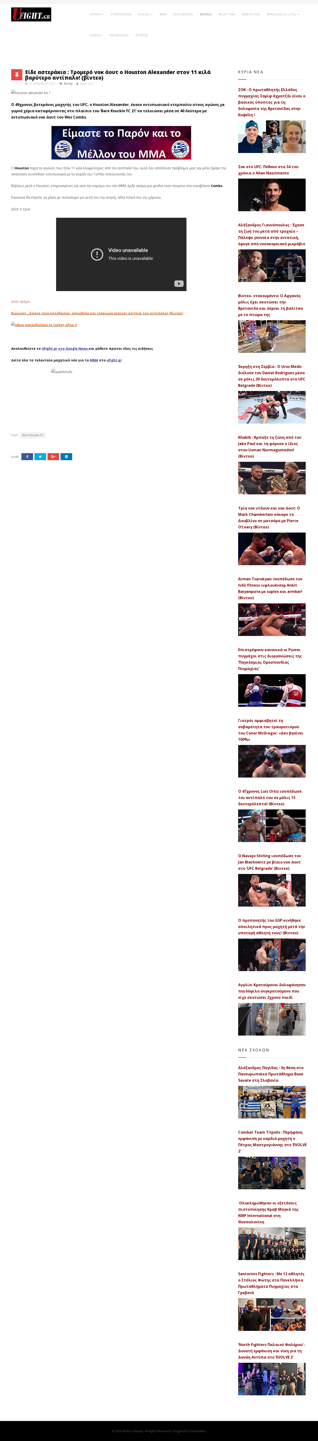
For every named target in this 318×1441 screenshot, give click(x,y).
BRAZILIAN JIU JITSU (282, 14)
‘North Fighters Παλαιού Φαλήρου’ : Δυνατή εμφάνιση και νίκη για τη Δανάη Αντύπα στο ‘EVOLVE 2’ (271, 1351)
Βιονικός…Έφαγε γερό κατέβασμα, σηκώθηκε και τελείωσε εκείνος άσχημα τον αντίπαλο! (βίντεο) (97, 313)
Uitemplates (198, 1431)
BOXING (206, 14)
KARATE (96, 35)
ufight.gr (114, 360)
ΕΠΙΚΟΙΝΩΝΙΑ (121, 14)
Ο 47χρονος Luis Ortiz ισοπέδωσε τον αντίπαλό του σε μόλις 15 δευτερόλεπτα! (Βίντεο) (270, 797)
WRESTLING (251, 14)
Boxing (68, 83)
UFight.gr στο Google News (65, 348)
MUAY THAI (227, 14)
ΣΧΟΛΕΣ (144, 14)
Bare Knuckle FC (32, 435)
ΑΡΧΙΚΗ (95, 14)
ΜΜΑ (94, 360)
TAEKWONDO (119, 35)
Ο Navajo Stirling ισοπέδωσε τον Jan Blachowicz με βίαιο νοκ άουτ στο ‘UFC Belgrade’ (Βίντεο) (269, 862)
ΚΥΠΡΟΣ (142, 35)
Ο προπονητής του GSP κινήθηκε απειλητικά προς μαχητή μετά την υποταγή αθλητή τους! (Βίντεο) (271, 926)
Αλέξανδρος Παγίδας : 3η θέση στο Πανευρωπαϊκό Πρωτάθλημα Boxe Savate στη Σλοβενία (271, 1074)
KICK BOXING (183, 14)
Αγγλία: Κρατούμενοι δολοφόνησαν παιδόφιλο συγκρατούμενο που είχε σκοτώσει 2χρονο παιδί (272, 991)
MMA (163, 14)
